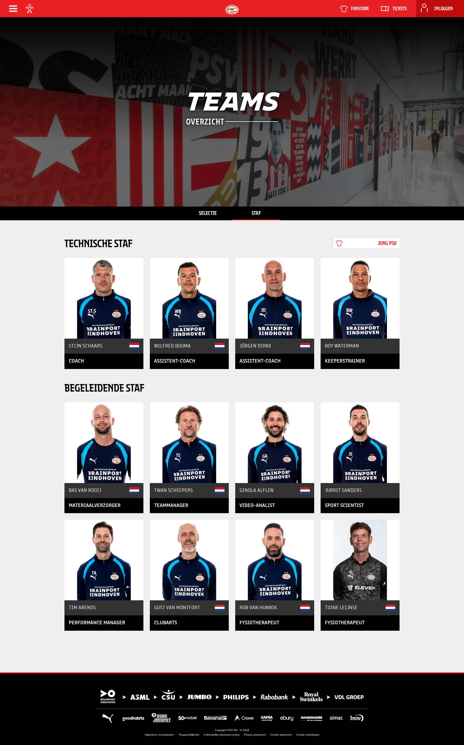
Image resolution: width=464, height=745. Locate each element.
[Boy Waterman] (360, 298)
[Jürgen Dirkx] (274, 298)
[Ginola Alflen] (274, 442)
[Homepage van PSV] (232, 9)
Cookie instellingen (308, 734)
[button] (13, 9)
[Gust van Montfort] (189, 560)
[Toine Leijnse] (360, 560)
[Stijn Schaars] (103, 298)
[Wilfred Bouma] (189, 298)
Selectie (208, 213)
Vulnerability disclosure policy (222, 734)
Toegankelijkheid (189, 734)
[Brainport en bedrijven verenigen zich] (232, 696)
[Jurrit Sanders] (360, 442)
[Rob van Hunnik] (274, 560)
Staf (256, 213)
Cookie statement (281, 734)
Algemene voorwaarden (159, 734)
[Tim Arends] (103, 560)
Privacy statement (255, 734)
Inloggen (443, 9)
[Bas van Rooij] (103, 442)
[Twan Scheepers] (189, 442)
